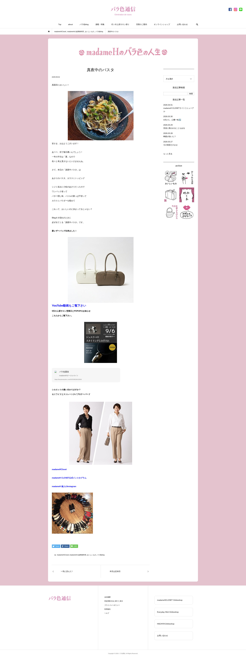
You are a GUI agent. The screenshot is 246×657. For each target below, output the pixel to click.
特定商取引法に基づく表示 (113, 601)
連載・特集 (99, 24)
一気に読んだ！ (67, 571)
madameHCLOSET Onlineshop (169, 600)
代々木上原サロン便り (120, 24)
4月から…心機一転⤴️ (172, 120)
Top (59, 24)
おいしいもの (91, 555)
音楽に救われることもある (174, 128)
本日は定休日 (115, 571)
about (70, 24)
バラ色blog (84, 24)
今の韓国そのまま (170, 145)
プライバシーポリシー (112, 605)
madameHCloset (59, 469)
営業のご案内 (141, 24)
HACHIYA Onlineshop (165, 624)
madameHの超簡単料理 (78, 555)
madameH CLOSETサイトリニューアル (178, 109)
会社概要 (107, 597)
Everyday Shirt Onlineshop (168, 612)
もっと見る (167, 154)
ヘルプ (106, 613)
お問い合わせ (182, 24)
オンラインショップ (162, 24)
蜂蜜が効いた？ (169, 136)
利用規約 (107, 609)
